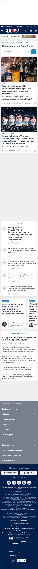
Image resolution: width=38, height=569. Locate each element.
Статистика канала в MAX (12, 455)
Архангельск (7, 42)
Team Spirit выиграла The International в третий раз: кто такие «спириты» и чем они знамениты (16, 90)
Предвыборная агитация (12, 450)
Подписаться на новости (12, 404)
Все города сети (8, 460)
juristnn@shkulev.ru (21, 508)
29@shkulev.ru (27, 505)
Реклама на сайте (9, 419)
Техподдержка (8, 445)
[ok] (19, 483)
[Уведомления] (31, 31)
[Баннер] (28, 36)
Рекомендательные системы (19, 526)
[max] (24, 483)
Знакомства (18, 26)
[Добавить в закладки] (35, 103)
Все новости (17, 42)
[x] (29, 483)
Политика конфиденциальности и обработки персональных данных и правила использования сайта (19, 533)
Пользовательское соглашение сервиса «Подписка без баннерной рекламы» (19, 529)
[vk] (14, 483)
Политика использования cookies (19, 523)
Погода (27, 26)
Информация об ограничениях (19, 520)
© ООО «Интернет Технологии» (19, 556)
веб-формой (33, 509)
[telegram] (9, 483)
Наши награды (8, 435)
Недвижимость (6, 26)
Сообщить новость (9, 409)
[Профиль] (35, 31)
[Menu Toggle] (2, 31)
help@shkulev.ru (14, 509)
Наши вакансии (8, 440)
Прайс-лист (6, 424)
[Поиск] (26, 31)
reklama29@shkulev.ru (19, 515)
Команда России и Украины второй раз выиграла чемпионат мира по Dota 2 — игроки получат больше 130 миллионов (18, 140)
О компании (6, 430)
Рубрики (5, 414)
